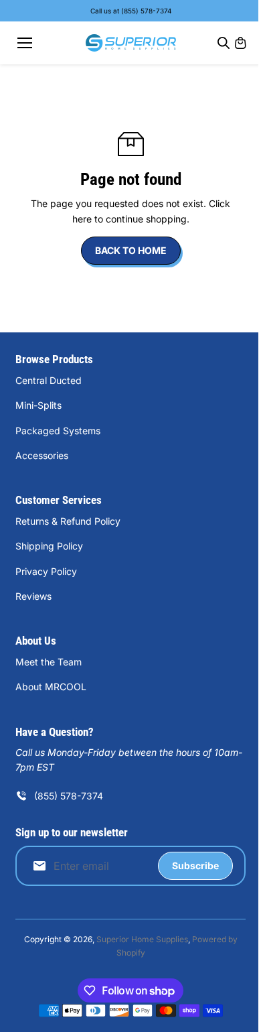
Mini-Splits (38, 405)
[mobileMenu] (24, 43)
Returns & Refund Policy (67, 521)
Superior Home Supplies (142, 939)
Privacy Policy (46, 571)
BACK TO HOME (131, 250)
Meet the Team (48, 661)
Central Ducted (48, 380)
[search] (223, 43)
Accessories (41, 455)
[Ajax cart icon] (240, 43)
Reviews (33, 596)
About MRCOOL (50, 686)
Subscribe (195, 865)
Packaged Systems (57, 430)
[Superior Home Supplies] (131, 42)
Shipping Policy (49, 546)
